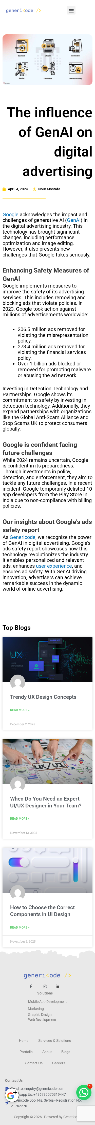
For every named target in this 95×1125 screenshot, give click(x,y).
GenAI (74, 220)
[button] (71, 10)
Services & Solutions (54, 1040)
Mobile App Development (47, 1002)
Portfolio (26, 1052)
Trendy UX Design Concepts (43, 697)
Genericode (22, 537)
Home (24, 1040)
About (47, 1052)
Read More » (20, 710)
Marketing (36, 1009)
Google (10, 214)
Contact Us (34, 1063)
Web (31, 1020)
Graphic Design (40, 1015)
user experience (54, 566)
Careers (58, 1063)
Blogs (65, 1052)
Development (45, 1020)
